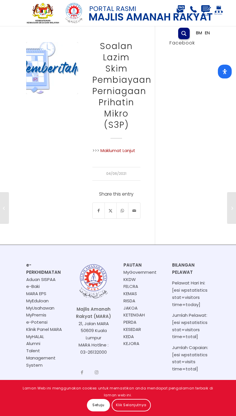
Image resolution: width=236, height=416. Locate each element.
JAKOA (130, 308)
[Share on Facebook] (98, 211)
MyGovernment (140, 272)
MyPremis (36, 315)
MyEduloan (37, 301)
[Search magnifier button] (184, 33)
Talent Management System (41, 358)
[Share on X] (110, 211)
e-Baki (33, 286)
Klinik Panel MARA (44, 329)
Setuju (98, 404)
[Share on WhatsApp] (122, 211)
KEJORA (131, 343)
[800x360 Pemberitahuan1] (52, 68)
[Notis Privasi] (231, 208)
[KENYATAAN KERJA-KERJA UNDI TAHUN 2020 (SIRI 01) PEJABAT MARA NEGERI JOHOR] (4, 208)
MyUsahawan (40, 308)
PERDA (129, 322)
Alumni (33, 343)
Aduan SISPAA (41, 279)
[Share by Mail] (134, 211)
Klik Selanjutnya (131, 404)
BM (199, 33)
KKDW (129, 279)
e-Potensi (36, 322)
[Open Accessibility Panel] (225, 71)
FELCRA (130, 286)
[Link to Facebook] (82, 372)
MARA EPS (36, 294)
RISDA (129, 301)
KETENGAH (134, 315)
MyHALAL (35, 336)
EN (207, 33)
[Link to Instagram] (96, 372)
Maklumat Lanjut (117, 150)
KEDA (128, 336)
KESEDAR (132, 329)
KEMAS (130, 294)
